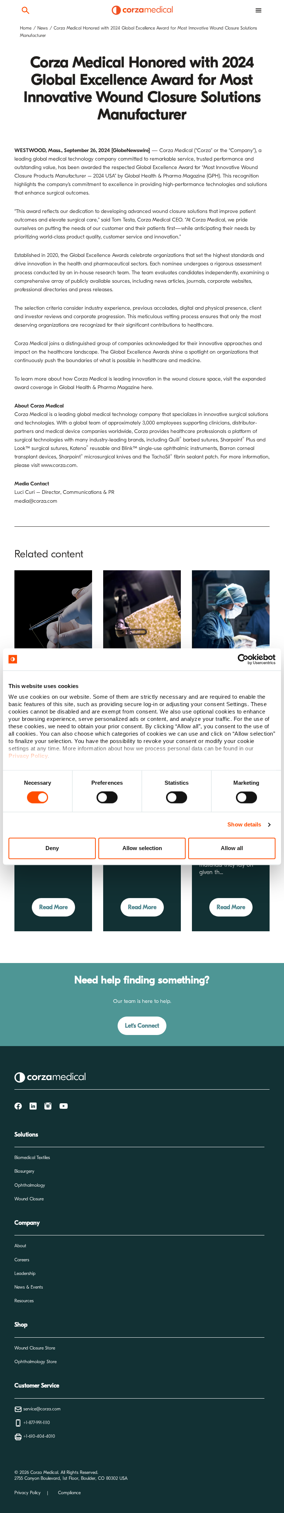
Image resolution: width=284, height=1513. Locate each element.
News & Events (28, 1287)
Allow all (232, 848)
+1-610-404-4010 (38, 1436)
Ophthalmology (29, 1185)
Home (25, 28)
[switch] (107, 798)
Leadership (25, 1273)
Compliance (69, 1492)
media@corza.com (35, 501)
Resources (24, 1300)
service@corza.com (41, 1408)
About (20, 1245)
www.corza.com (59, 465)
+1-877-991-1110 (36, 1422)
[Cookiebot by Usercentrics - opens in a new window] (243, 659)
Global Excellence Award (164, 167)
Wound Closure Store (34, 1348)
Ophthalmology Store (35, 1361)
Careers (21, 1259)
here (146, 387)
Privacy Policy (27, 1492)
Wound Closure (29, 1198)
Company (27, 1223)
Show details (244, 825)
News (42, 28)
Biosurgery (24, 1171)
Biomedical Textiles (32, 1157)
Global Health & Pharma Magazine (165, 176)
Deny (52, 848)
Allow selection (142, 848)
